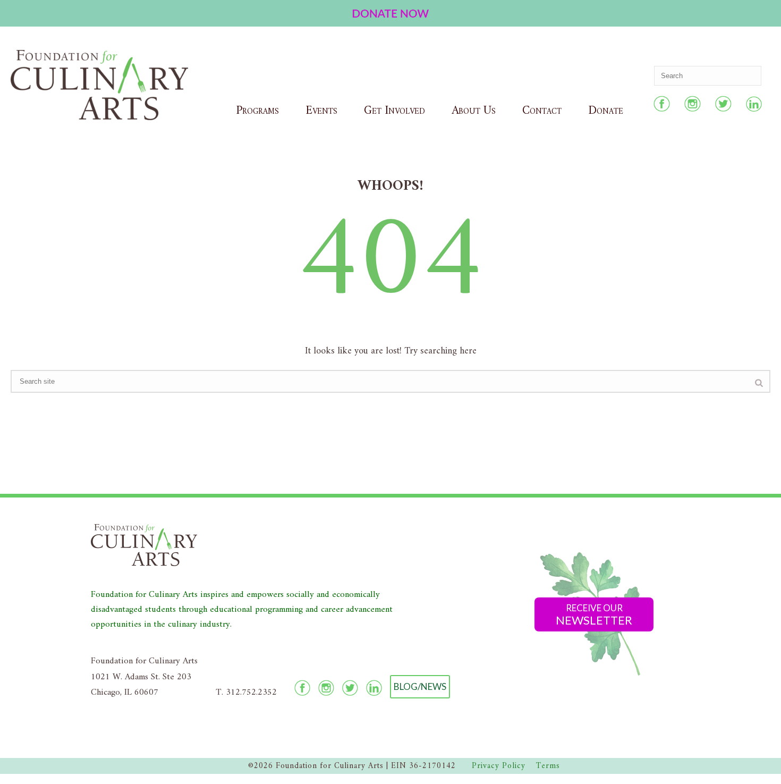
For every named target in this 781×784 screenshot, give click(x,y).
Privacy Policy (498, 766)
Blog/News (420, 686)
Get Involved (394, 110)
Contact (542, 110)
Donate (605, 110)
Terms (548, 766)
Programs (257, 110)
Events (321, 110)
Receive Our (594, 614)
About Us (474, 110)
